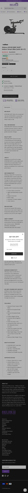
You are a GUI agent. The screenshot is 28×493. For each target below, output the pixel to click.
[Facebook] (12, 257)
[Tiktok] (16, 257)
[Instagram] (14, 257)
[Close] (22, 234)
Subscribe (14, 253)
